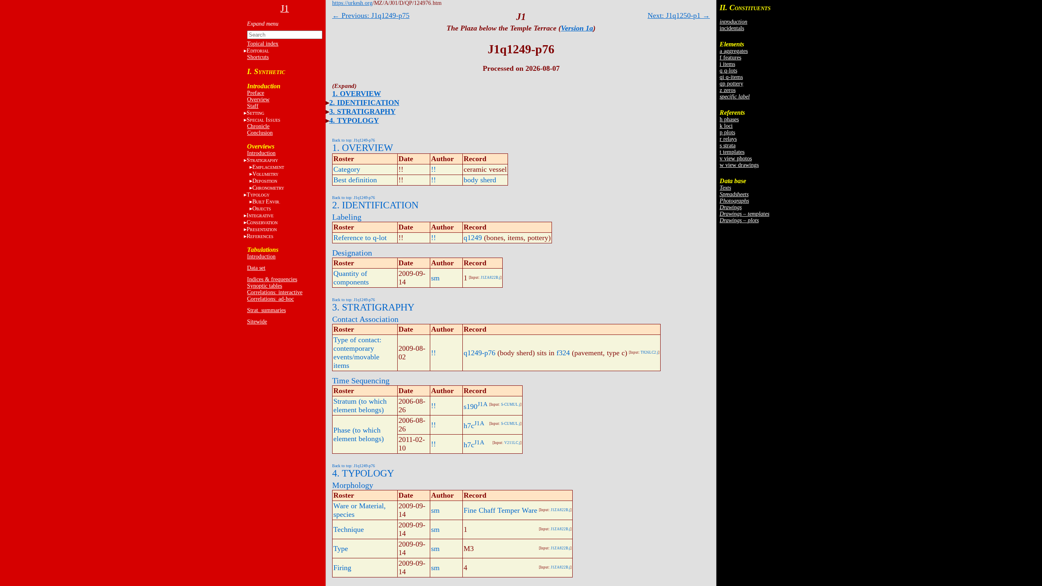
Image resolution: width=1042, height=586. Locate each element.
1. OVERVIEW (356, 94)
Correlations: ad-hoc (270, 299)
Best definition (355, 180)
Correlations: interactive (274, 292)
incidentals (732, 28)
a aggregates (734, 51)
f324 (563, 353)
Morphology (352, 485)
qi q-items (731, 77)
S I (263, 120)
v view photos (736, 158)
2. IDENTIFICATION (364, 102)
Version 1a (577, 28)
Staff (252, 106)
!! (433, 169)
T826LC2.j (649, 352)
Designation (352, 252)
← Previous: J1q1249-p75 (370, 15)
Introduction (261, 153)
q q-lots (728, 71)
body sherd (480, 180)
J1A (482, 404)
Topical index (262, 44)
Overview (258, 99)
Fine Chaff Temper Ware (500, 510)
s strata (728, 145)
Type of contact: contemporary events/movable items (357, 353)
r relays (728, 139)
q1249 (473, 238)
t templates (732, 152)
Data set (256, 268)
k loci (726, 126)
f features (730, 58)
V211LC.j (512, 443)
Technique (348, 529)
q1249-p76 (479, 353)
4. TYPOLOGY (354, 120)
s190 (470, 406)
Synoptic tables (264, 286)
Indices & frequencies (272, 279)
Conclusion (260, 133)
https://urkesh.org (352, 3)
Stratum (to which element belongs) (360, 405)
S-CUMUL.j (510, 404)
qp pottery (731, 84)
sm (435, 278)
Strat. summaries (266, 310)
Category (346, 169)
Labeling (346, 216)
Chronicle (258, 126)
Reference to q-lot (360, 238)
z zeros (728, 90)
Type (340, 548)
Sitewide (257, 322)
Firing (342, 568)
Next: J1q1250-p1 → (679, 15)
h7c (469, 426)
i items (727, 64)
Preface (255, 93)
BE (266, 202)
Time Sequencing (361, 380)
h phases (729, 119)
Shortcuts (258, 57)
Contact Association (365, 319)
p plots (727, 132)
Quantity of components (351, 277)
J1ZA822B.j (490, 278)
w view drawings (739, 165)
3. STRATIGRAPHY (362, 111)
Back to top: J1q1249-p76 (353, 140)
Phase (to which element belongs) (358, 434)
